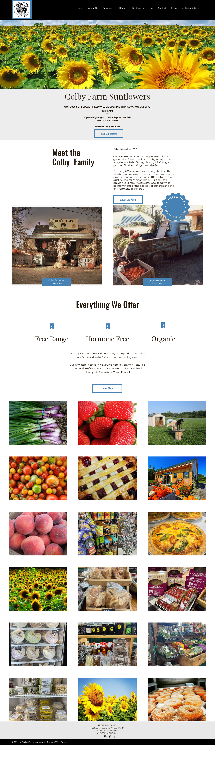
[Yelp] (114, 736)
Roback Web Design (57, 742)
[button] (108, 8)
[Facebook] (110, 736)
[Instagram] (105, 736)
